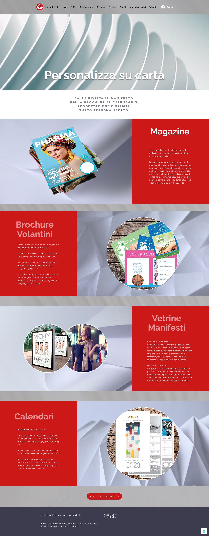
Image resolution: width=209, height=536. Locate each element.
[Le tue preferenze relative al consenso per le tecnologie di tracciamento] (204, 531)
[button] (112, 7)
